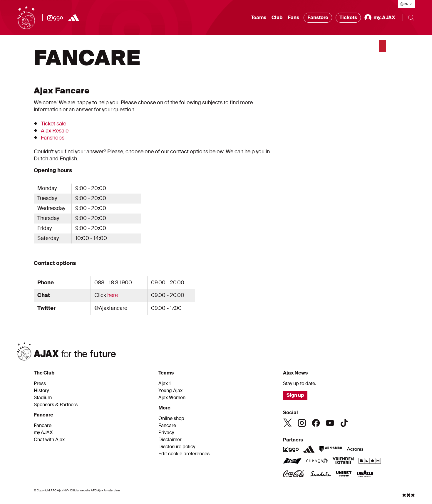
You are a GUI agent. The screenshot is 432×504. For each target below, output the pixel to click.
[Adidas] (73, 17)
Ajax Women (171, 398)
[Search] (411, 17)
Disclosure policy (176, 447)
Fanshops (52, 137)
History (41, 391)
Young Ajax (170, 391)
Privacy (166, 433)
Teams (258, 17)
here (112, 295)
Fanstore (317, 17)
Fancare (42, 426)
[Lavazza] (365, 474)
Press (40, 384)
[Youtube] (330, 423)
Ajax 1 (164, 384)
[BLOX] (370, 461)
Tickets (348, 17)
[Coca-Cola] (294, 474)
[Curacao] (317, 461)
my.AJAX (43, 433)
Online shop (171, 418)
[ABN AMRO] (330, 449)
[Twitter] (287, 423)
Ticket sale (53, 123)
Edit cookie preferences (184, 454)
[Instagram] (302, 423)
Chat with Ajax (49, 440)
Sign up (295, 395)
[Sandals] (320, 474)
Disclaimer (170, 440)
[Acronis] (355, 449)
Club (277, 17)
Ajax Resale (54, 130)
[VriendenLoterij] (343, 461)
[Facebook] (316, 423)
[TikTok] (344, 423)
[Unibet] (344, 474)
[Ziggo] (55, 17)
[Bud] (292, 461)
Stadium (43, 398)
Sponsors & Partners (56, 405)
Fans (293, 17)
